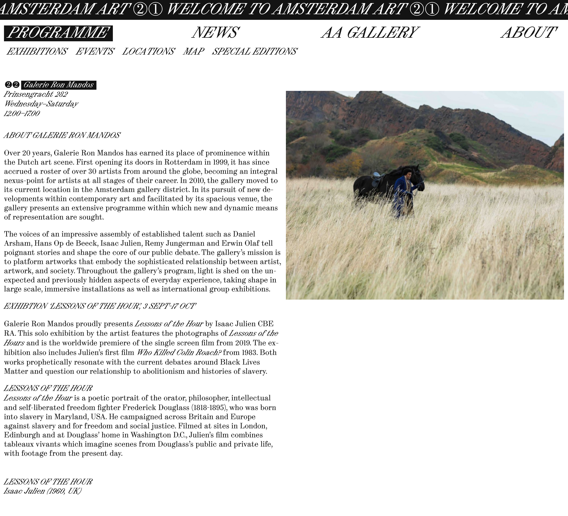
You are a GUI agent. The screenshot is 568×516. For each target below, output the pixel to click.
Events (94, 52)
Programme (57, 33)
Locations (148, 52)
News (215, 33)
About (528, 33)
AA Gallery (369, 33)
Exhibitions (37, 52)
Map (193, 52)
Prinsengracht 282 (35, 95)
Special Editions (254, 52)
